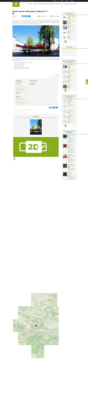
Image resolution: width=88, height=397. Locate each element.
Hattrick (69, 36)
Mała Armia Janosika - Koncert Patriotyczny (71, 155)
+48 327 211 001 (20, 98)
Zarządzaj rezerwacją (55, 74)
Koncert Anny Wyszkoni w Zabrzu (70, 145)
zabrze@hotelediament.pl (23, 99)
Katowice (69, 53)
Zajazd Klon (70, 79)
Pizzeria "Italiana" (71, 120)
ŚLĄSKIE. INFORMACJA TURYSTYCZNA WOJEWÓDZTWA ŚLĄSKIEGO (23, 0)
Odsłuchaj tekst (43, 16)
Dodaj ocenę (27, 109)
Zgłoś (57, 76)
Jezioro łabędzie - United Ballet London (71, 165)
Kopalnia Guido (71, 25)
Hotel (37, 81)
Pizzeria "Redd (70, 104)
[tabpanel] (36, 127)
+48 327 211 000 (22, 97)
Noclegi (17, 94)
